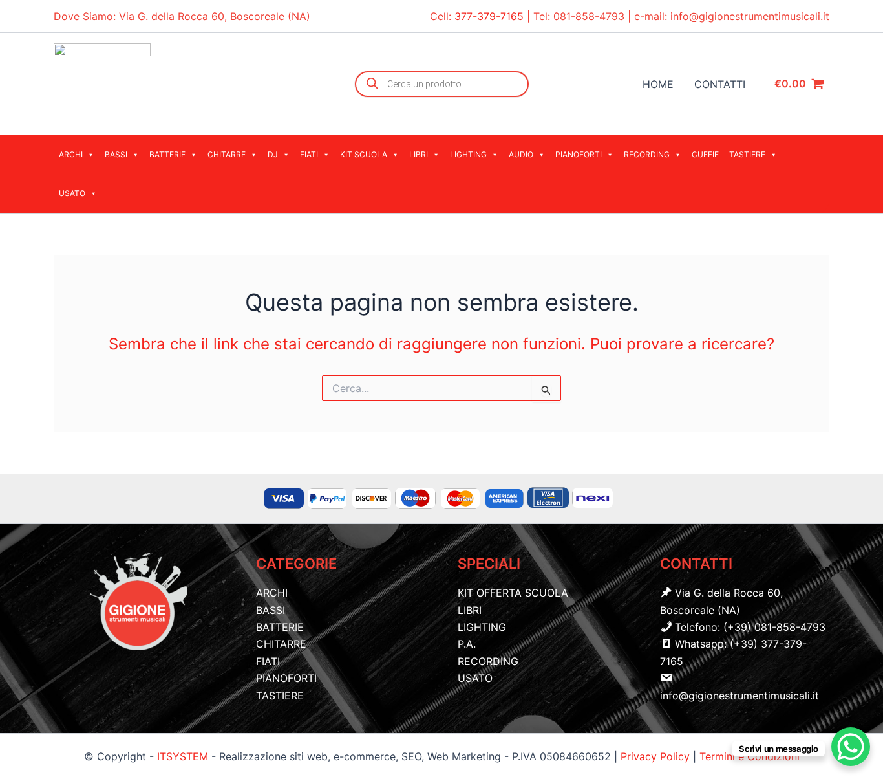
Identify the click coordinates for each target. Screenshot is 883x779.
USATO (72, 193)
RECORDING (647, 154)
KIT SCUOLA (363, 154)
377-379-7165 (490, 16)
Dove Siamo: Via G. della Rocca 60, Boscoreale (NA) (182, 16)
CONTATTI (719, 84)
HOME (658, 84)
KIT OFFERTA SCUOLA (513, 592)
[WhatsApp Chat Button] (850, 746)
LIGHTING (468, 154)
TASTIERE (747, 154)
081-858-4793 (588, 16)
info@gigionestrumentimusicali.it (749, 16)
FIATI (309, 154)
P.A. (467, 643)
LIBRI (418, 154)
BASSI (116, 154)
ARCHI (71, 154)
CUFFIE (705, 154)
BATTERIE (167, 154)
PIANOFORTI (578, 154)
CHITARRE (226, 154)
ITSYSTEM (182, 756)
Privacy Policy (657, 756)
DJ (273, 154)
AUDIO (521, 154)
